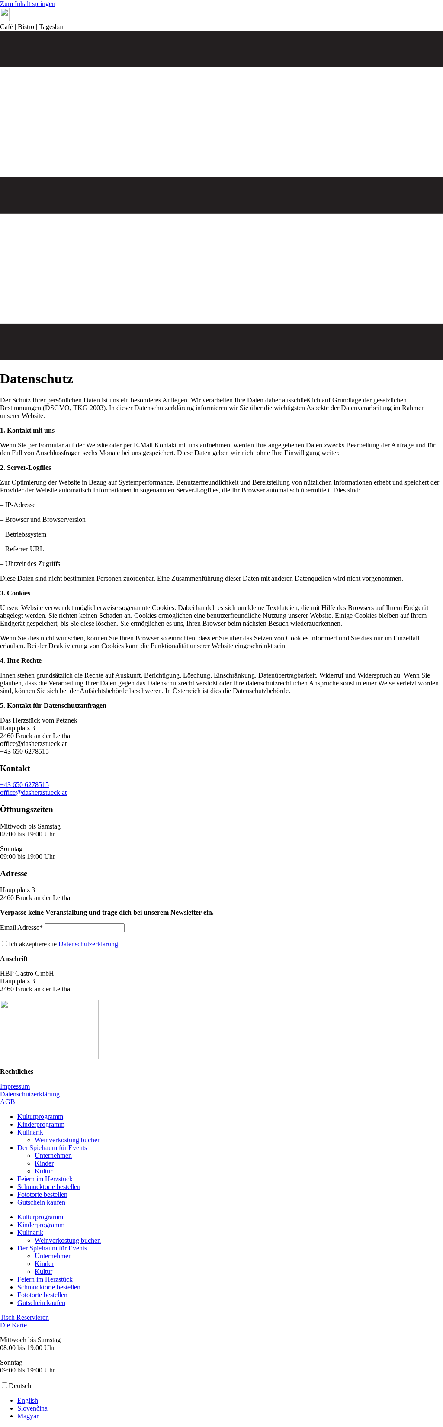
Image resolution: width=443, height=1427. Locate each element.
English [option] (27, 1400)
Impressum (15, 1086)
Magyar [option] (28, 1416)
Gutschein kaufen (41, 1202)
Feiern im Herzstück (45, 1179)
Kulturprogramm (40, 1116)
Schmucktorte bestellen (48, 1186)
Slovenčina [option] (32, 1408)
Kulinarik (30, 1132)
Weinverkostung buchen (68, 1140)
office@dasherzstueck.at (33, 792)
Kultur (43, 1171)
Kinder (44, 1163)
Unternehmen (53, 1155)
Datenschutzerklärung (88, 944)
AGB (7, 1102)
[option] (230, 1401)
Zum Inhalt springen (27, 3)
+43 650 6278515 (24, 784)
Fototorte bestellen (42, 1194)
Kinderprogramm (40, 1124)
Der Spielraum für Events (52, 1147)
